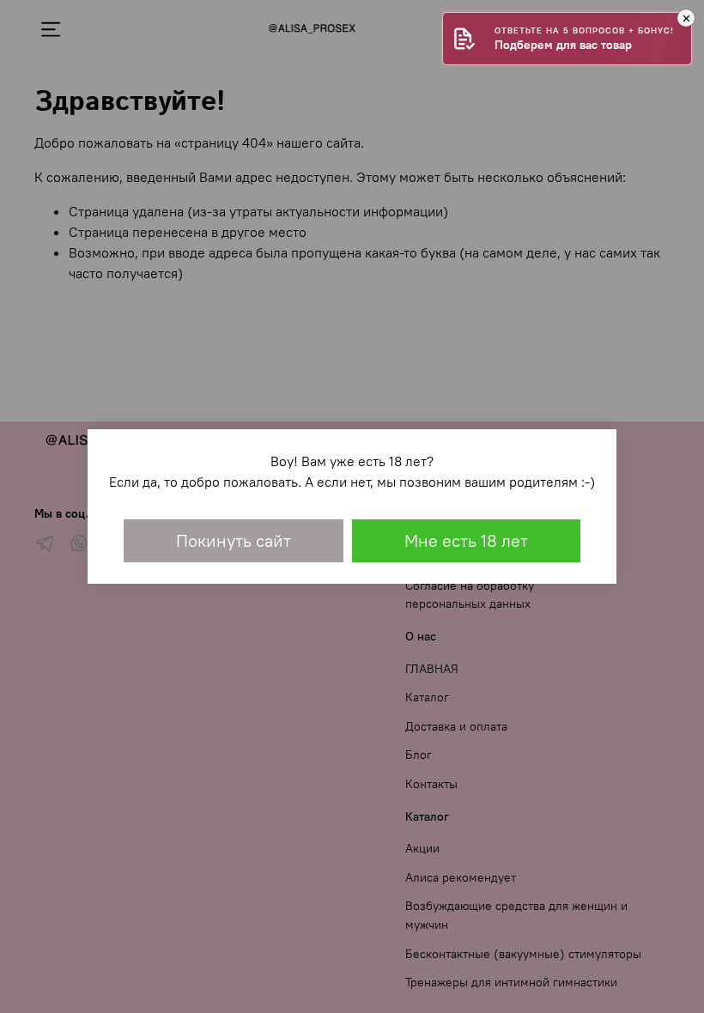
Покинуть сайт (233, 540)
